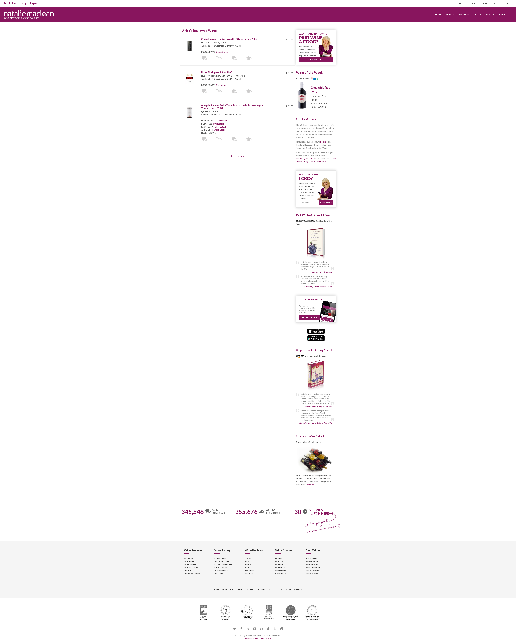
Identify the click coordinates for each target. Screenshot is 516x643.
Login (485, 3)
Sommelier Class (281, 574)
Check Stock (222, 52)
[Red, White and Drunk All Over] (316, 243)
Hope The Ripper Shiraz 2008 (216, 72)
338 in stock (221, 120)
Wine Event (279, 558)
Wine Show (279, 561)
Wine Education (281, 570)
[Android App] (316, 337)
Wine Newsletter (190, 564)
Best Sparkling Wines (313, 567)
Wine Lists (188, 570)
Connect (251, 589)
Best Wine (248, 558)
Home (438, 14)
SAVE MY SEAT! (316, 59)
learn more (311, 484)
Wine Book (279, 564)
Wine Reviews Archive (192, 574)
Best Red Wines (311, 558)
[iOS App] (316, 331)
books (323, 141)
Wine (449, 14)
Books (462, 14)
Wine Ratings (189, 558)
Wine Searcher (189, 561)
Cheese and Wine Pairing (223, 564)
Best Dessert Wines (313, 570)
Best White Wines (312, 561)
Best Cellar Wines (312, 574)
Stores (247, 567)
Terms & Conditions (252, 638)
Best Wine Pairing (220, 558)
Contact (473, 3)
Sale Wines (249, 574)
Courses (503, 14)
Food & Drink (249, 570)
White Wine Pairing (221, 570)
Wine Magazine (280, 567)
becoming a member (305, 158)
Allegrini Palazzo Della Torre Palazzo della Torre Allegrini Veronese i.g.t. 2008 (232, 106)
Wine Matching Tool (221, 561)
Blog (488, 14)
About (461, 3)
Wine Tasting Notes (191, 567)
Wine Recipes (219, 574)
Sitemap (298, 589)
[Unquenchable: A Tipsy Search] (316, 375)
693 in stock (218, 123)
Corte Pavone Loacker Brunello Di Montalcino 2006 (229, 39)
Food (476, 14)
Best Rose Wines (312, 564)
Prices (247, 561)
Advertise (285, 589)
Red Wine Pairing (220, 567)
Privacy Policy (266, 638)
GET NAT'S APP (309, 317)
